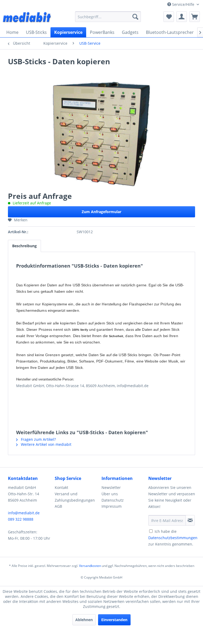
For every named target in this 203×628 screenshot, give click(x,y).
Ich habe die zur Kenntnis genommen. (172, 538)
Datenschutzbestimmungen (172, 537)
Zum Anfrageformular (101, 211)
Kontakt (61, 487)
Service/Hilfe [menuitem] (183, 4)
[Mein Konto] (181, 16)
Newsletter (111, 487)
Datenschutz (113, 500)
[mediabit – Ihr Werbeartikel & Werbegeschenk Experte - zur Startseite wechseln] (27, 18)
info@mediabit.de (24, 512)
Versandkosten (90, 565)
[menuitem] (108, 16)
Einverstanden (114, 619)
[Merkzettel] (168, 16)
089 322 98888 (20, 519)
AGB (58, 506)
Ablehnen (84, 619)
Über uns (110, 493)
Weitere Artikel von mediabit (45, 444)
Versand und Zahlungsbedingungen (75, 497)
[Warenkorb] (194, 16)
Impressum (112, 506)
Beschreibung (24, 245)
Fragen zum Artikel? (38, 439)
